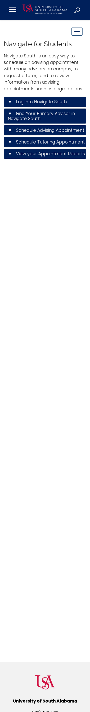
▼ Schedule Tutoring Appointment (46, 142)
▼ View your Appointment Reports (46, 154)
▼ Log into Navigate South (37, 102)
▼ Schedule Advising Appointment (46, 130)
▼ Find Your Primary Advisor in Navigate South (41, 116)
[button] (77, 10)
